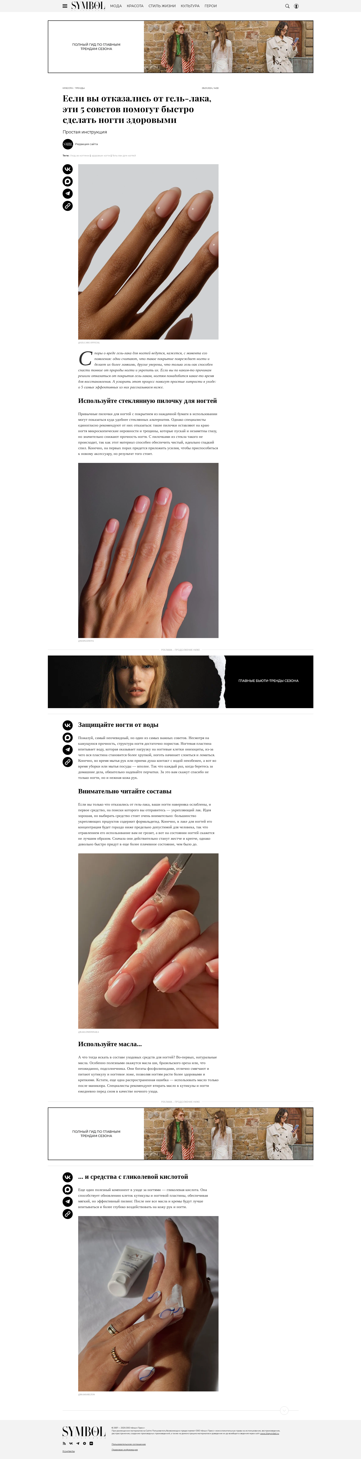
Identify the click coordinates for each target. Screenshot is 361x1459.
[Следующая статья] (181, 1410)
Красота (68, 88)
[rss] (64, 1443)
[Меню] (65, 6)
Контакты (69, 1451)
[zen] (84, 1443)
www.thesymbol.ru (269, 1433)
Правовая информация (125, 1449)
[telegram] (77, 1443)
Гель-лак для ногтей (124, 155)
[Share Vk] (68, 169)
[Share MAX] (68, 181)
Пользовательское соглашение (129, 1444)
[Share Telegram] (68, 194)
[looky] (91, 1443)
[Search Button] (287, 6)
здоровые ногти (100, 155)
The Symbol (88, 6)
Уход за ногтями (79, 155)
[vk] (71, 1443)
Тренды (80, 88)
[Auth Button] (296, 6)
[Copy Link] (68, 206)
